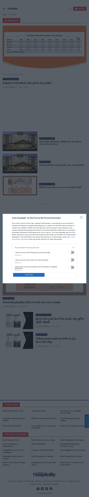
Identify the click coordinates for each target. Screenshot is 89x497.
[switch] (71, 252)
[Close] (82, 218)
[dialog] (44, 248)
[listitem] (44, 247)
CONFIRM (29, 275)
